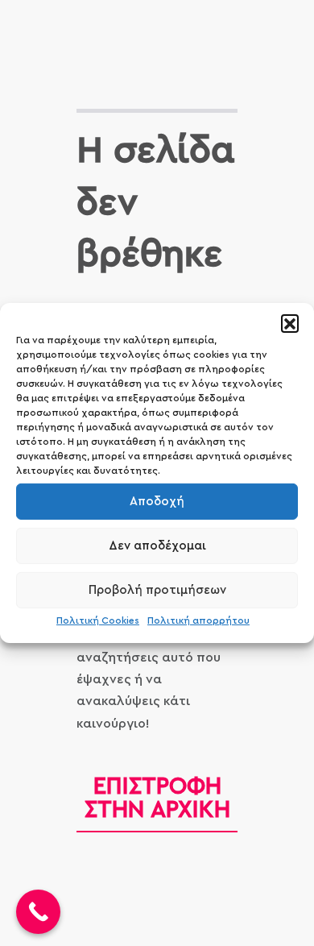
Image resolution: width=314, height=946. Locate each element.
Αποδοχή (157, 501)
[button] (290, 323)
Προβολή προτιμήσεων (157, 589)
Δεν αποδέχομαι (157, 545)
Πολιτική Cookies (97, 620)
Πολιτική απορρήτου (198, 620)
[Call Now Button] (38, 912)
